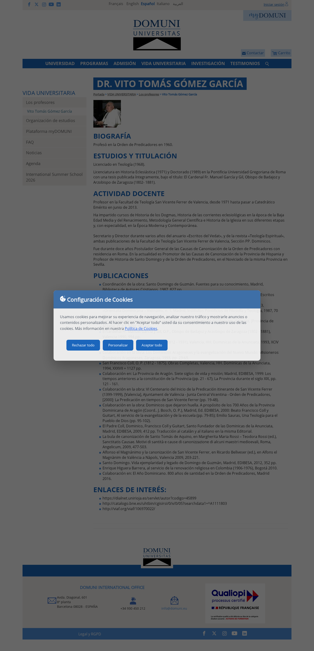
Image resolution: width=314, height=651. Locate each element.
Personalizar (118, 345)
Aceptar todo (152, 345)
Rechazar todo (83, 345)
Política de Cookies (141, 328)
